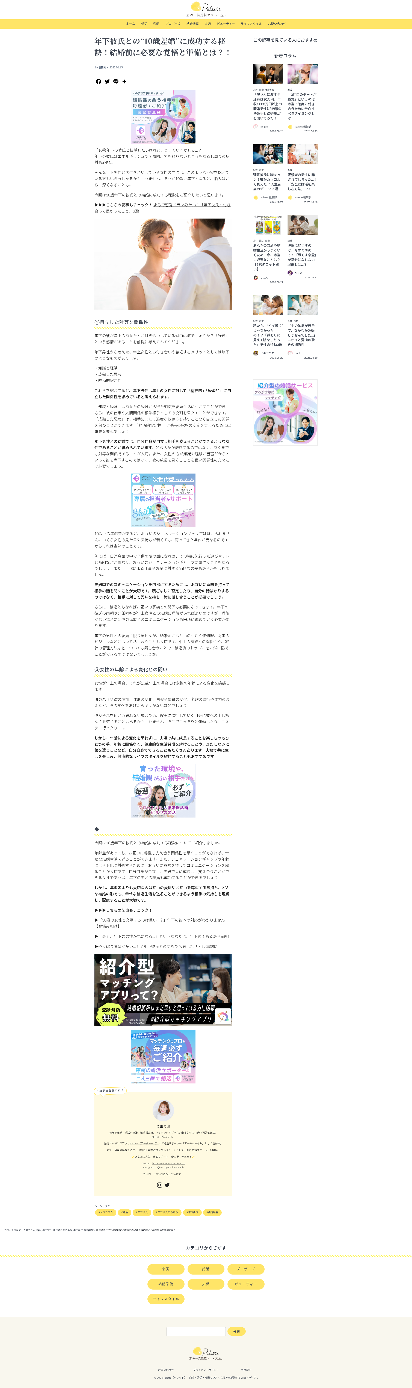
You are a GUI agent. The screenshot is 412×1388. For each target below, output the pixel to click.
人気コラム (106, 1212)
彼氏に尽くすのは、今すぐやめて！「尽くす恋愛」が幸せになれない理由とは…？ (302, 255)
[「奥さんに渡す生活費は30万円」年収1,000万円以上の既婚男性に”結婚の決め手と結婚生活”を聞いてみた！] (268, 81)
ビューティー (226, 24)
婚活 (144, 24)
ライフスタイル (251, 24)
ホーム (130, 24)
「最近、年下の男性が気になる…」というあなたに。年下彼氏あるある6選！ (164, 937)
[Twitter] (167, 1186)
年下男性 (193, 1212)
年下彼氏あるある (168, 1212)
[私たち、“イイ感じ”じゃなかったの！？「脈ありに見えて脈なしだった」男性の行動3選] (268, 312)
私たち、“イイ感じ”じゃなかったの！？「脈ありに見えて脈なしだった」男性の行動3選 (268, 335)
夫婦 (208, 24)
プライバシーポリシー (206, 1370)
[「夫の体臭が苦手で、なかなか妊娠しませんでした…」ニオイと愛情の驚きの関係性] (303, 312)
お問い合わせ (277, 24)
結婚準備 (192, 24)
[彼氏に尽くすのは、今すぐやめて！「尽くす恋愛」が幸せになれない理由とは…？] (303, 232)
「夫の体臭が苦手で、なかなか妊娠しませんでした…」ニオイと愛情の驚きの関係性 (302, 335)
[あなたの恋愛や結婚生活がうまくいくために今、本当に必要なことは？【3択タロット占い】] (268, 232)
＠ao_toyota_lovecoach (170, 1167)
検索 (236, 1332)
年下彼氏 (143, 1212)
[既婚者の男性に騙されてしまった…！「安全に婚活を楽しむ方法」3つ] (303, 161)
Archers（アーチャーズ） (144, 1143)
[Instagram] (159, 1185)
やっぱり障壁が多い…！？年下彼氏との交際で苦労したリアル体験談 (157, 947)
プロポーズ (172, 24)
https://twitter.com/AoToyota (168, 1163)
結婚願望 (213, 1212)
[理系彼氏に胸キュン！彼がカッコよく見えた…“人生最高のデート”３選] (268, 161)
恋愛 (156, 24)
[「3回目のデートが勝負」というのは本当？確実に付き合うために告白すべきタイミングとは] (303, 81)
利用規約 (246, 1370)
